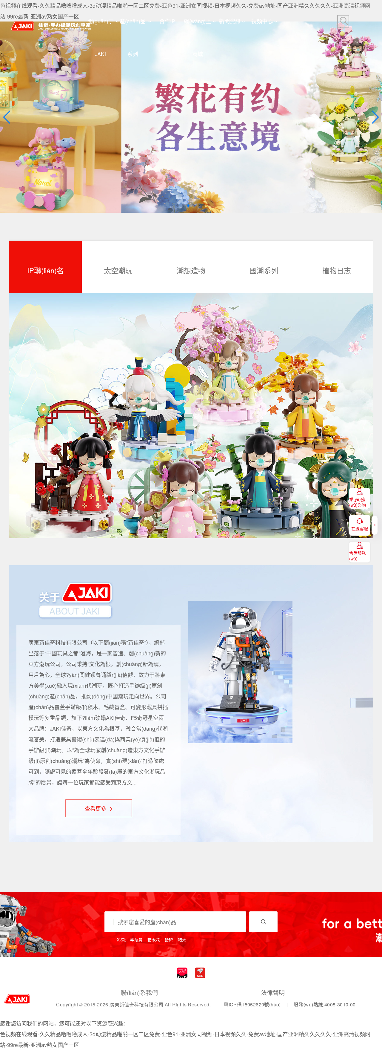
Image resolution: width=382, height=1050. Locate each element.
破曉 (169, 940)
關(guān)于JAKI (100, 27)
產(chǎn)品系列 (133, 27)
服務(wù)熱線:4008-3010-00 (324, 1004)
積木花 (153, 940)
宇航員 (136, 940)
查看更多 (96, 808)
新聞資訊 (230, 21)
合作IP (167, 21)
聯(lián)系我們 (139, 992)
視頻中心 (262, 21)
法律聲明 (273, 992)
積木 (182, 940)
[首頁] (51, 21)
